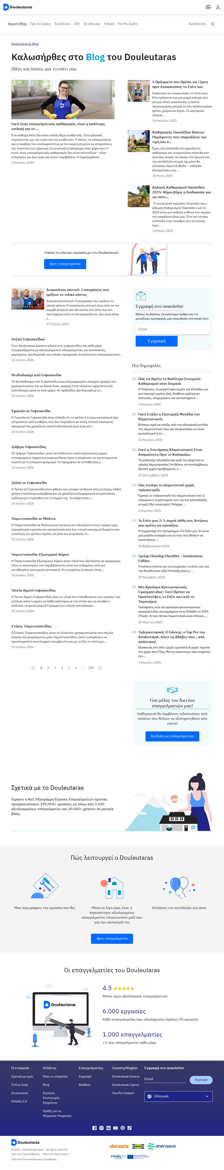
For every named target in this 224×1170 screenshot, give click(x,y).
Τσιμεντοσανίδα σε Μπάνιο (33, 519)
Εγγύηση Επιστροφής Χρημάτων (51, 1098)
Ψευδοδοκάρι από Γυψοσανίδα (36, 375)
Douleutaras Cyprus (125, 1084)
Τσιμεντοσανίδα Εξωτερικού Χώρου (40, 555)
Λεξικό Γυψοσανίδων (28, 339)
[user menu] (217, 7)
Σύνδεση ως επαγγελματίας (172, 736)
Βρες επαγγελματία (65, 264)
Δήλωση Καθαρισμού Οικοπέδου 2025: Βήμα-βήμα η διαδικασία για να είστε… (181, 192)
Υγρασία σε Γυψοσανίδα (31, 411)
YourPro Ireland (123, 1093)
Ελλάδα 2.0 (19, 1101)
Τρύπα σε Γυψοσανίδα (29, 483)
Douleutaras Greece (126, 1076)
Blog (46, 1084)
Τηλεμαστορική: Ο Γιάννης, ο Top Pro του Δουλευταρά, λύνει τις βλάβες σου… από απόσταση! (171, 637)
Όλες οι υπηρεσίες (55, 1076)
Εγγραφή (85, 1076)
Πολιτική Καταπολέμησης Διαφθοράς (34, 1159)
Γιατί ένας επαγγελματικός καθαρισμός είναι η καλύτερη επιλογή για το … (58, 127)
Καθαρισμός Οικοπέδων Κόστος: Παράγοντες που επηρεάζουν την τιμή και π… (179, 137)
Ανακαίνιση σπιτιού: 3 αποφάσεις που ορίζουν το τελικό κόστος (77, 292)
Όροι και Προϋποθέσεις (25, 1154)
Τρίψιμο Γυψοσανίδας (29, 447)
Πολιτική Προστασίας (56, 1154)
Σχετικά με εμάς (22, 1076)
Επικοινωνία (19, 1093)
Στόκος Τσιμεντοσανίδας (31, 626)
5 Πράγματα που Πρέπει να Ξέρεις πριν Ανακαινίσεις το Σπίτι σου (180, 85)
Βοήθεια (84, 1084)
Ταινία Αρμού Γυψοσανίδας (33, 590)
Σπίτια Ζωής (19, 1084)
